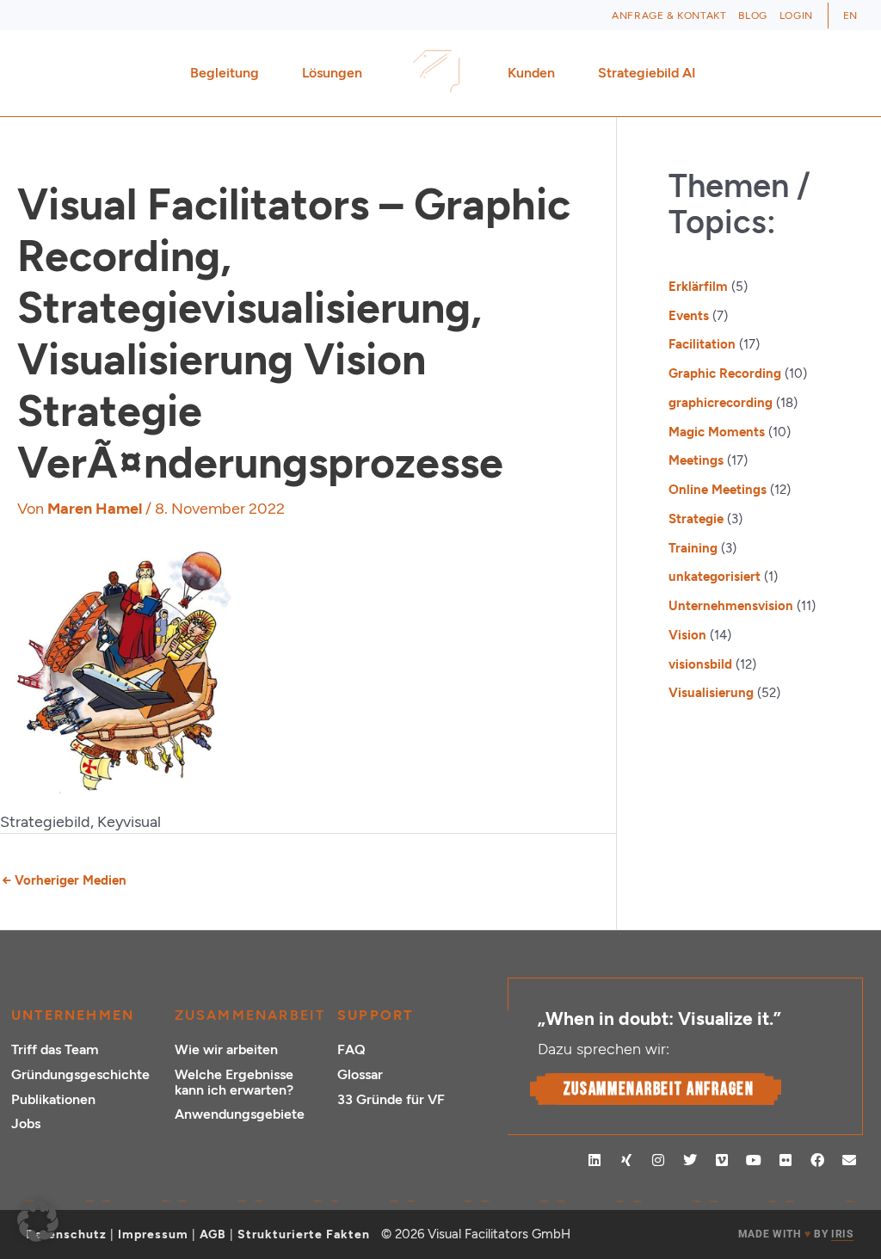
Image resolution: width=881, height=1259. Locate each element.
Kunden (531, 73)
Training (693, 548)
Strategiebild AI (647, 73)
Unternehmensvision (730, 606)
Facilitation (702, 344)
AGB (213, 1234)
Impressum (153, 1234)
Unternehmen (72, 1015)
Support (375, 1015)
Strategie (696, 519)
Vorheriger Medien (64, 880)
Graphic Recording (724, 373)
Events (688, 316)
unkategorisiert (714, 576)
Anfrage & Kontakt (669, 15)
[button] (38, 1221)
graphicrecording (720, 402)
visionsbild (700, 664)
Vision (687, 635)
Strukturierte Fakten (303, 1234)
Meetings (696, 460)
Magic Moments (716, 432)
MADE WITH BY (795, 1234)
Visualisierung (711, 692)
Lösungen (332, 73)
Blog (752, 15)
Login (796, 15)
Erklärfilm (698, 286)
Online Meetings (717, 489)
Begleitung (224, 73)
